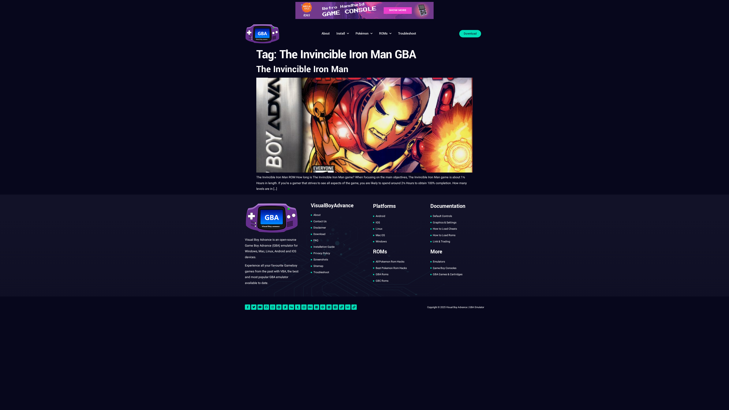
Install (340, 33)
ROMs (383, 33)
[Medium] (329, 307)
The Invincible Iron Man (302, 69)
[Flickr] (316, 307)
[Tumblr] (297, 307)
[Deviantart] (285, 307)
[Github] (266, 307)
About (326, 33)
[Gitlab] (347, 307)
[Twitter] (253, 307)
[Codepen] (322, 307)
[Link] (341, 307)
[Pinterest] (279, 307)
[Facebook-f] (247, 307)
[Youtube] (260, 307)
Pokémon (362, 33)
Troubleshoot (407, 33)
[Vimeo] (335, 307)
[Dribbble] (304, 307)
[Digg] (291, 307)
